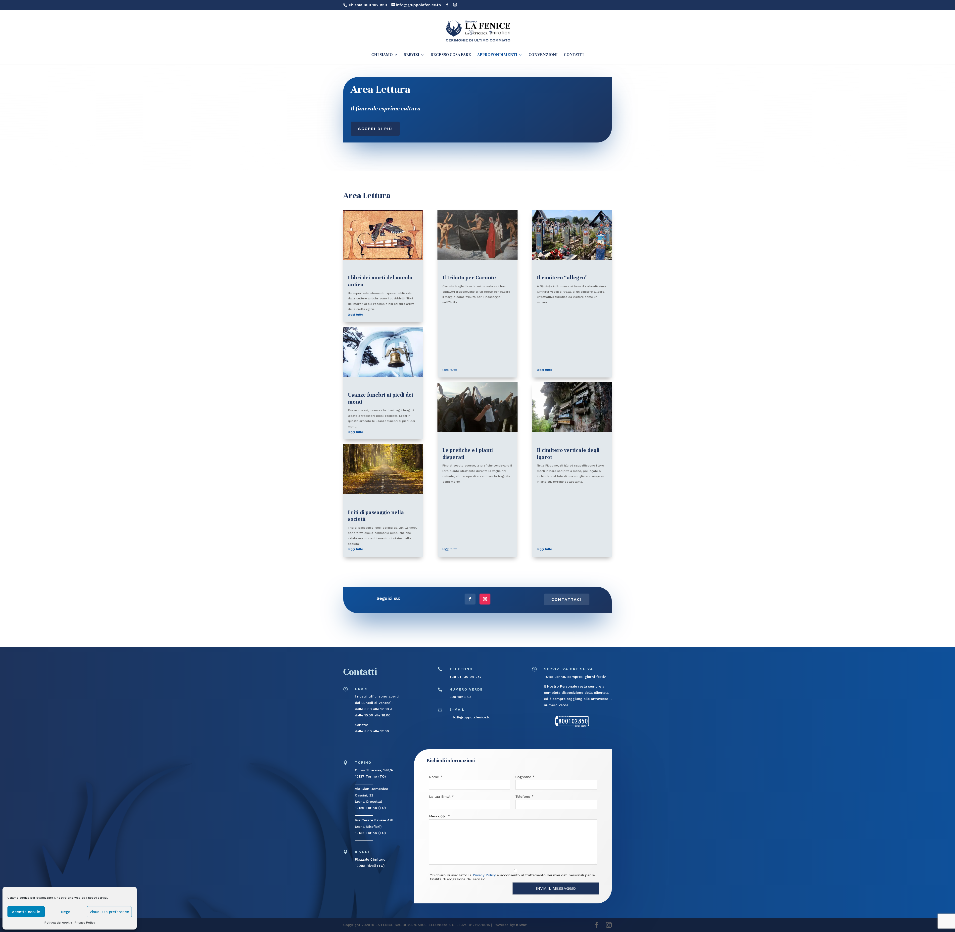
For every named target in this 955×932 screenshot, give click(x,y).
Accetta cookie (26, 912)
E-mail (457, 709)
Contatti (574, 55)
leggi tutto (355, 314)
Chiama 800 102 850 (367, 5)
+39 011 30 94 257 (465, 677)
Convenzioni (543, 55)
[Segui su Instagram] (484, 599)
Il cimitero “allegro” (562, 277)
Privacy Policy (85, 922)
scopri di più (375, 128)
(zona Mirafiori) (368, 827)
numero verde (466, 689)
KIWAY (521, 925)
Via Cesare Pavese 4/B (374, 820)
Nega (65, 912)
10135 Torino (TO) (370, 833)
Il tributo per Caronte (469, 277)
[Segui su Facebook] (470, 599)
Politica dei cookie (58, 922)
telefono (461, 669)
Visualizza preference (109, 912)
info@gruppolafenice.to (469, 717)
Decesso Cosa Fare (450, 55)
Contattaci (566, 599)
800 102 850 (460, 697)
